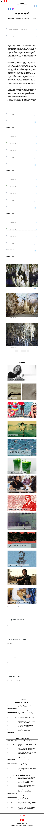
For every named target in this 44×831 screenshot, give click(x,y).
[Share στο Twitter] (35, 29)
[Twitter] (36, 6)
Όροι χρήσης (13, 825)
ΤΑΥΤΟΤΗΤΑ (22, 815)
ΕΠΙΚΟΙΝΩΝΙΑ (22, 817)
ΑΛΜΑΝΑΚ (22, 3)
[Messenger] (13, 9)
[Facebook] (34, 6)
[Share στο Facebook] (34, 29)
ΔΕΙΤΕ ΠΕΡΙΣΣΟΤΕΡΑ (22, 699)
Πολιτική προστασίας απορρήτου (21, 825)
